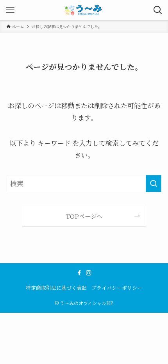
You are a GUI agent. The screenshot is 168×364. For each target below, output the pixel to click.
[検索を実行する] (153, 183)
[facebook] (79, 273)
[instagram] (88, 273)
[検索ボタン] (158, 10)
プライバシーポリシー (116, 287)
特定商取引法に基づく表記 (56, 287)
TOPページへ (84, 216)
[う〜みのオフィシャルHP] (84, 10)
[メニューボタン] (10, 10)
